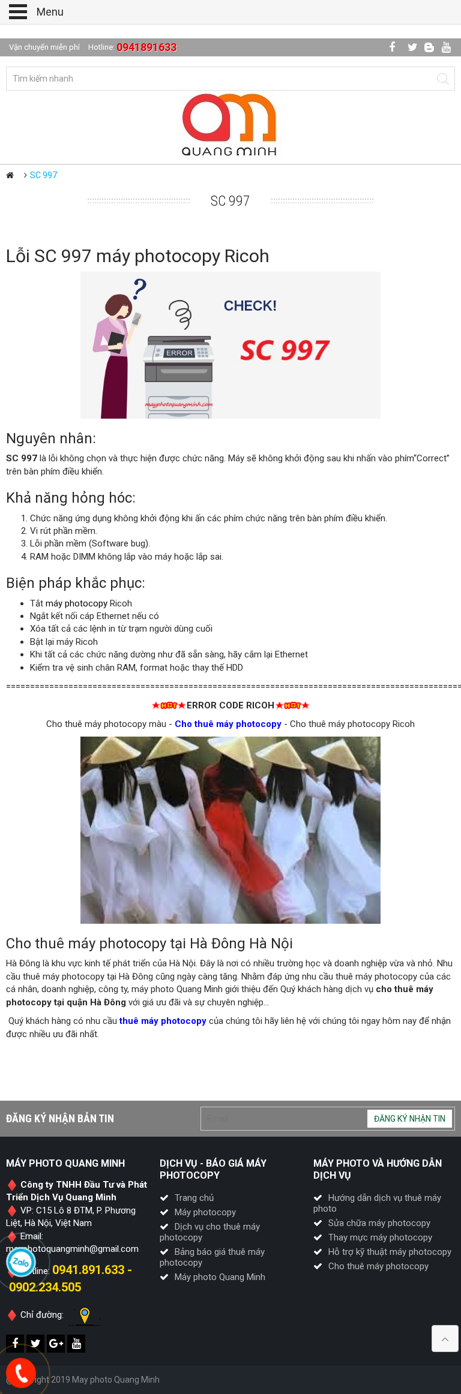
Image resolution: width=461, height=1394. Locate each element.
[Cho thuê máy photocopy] (230, 124)
